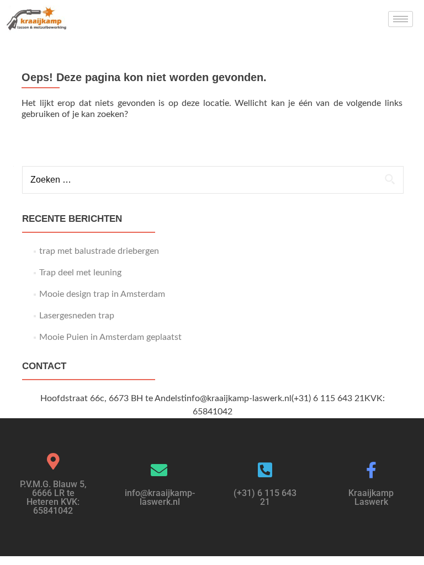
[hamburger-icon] (400, 19)
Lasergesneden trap (76, 315)
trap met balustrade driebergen (99, 251)
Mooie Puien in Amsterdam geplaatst (110, 337)
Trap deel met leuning (80, 272)
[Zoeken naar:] (212, 180)
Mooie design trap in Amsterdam (102, 294)
